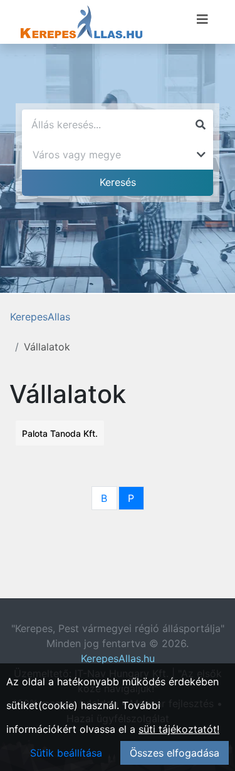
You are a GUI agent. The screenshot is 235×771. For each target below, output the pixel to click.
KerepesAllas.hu (118, 658)
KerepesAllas (40, 316)
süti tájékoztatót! (178, 729)
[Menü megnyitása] (202, 19)
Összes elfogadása (174, 753)
